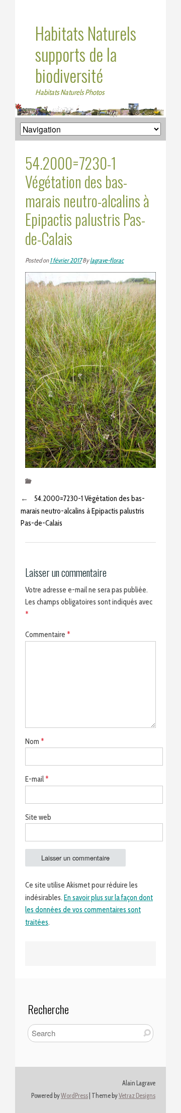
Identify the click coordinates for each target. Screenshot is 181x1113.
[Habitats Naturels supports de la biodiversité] (90, 109)
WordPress (74, 1095)
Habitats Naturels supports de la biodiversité (85, 54)
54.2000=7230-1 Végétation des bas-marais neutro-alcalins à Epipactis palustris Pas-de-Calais (83, 511)
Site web (38, 817)
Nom (34, 741)
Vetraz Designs (137, 1095)
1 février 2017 (65, 260)
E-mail (37, 779)
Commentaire (47, 634)
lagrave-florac (107, 260)
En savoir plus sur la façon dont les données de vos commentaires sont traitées (89, 910)
